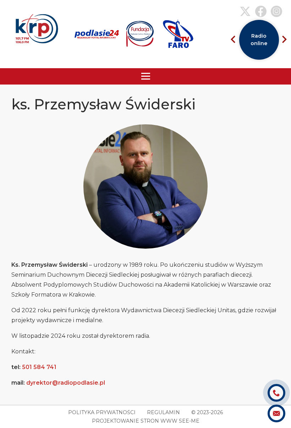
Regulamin (163, 412)
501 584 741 (39, 367)
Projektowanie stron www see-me (145, 421)
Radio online (259, 40)
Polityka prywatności (102, 412)
